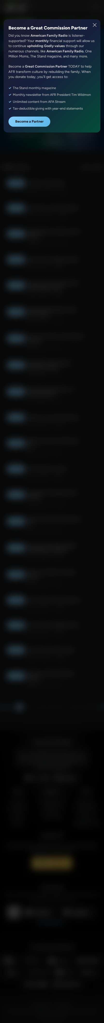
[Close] (95, 25)
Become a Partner (29, 121)
